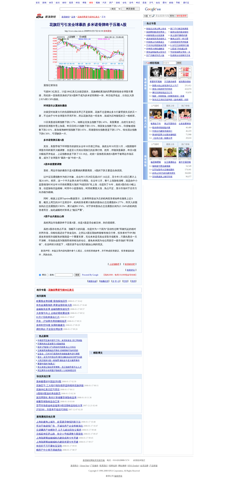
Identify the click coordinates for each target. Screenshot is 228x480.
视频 (98, 3)
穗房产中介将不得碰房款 (49, 450)
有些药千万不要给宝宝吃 (49, 446)
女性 (125, 3)
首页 (38, 3)
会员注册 (144, 465)
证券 (73, 17)
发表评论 (131, 270)
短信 (158, 3)
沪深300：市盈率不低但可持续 (52, 409)
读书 (131, 3)
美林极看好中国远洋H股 (48, 381)
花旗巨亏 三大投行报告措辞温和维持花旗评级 (60, 385)
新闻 (44, 3)
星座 (145, 3)
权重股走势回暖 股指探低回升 (51, 301)
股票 (71, 3)
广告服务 (94, 465)
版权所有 (118, 476)
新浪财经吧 (130, 264)
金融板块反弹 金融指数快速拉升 (53, 309)
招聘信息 (113, 465)
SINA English (133, 465)
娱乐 (58, 3)
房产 (111, 3)
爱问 (165, 3)
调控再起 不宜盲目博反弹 (49, 329)
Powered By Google (90, 275)
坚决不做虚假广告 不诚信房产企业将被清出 (59, 426)
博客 (84, 3)
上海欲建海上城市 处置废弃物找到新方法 (58, 422)
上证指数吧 (114, 264)
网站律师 (122, 465)
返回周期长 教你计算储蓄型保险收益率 (56, 397)
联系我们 (104, 465)
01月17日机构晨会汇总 (48, 317)
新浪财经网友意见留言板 (94, 460)
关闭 (133, 281)
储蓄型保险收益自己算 (48, 401)
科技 (78, 3)
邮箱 (171, 3)
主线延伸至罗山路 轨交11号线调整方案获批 (59, 434)
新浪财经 (66, 17)
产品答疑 (154, 465)
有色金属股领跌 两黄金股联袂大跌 (54, 305)
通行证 (186, 3)
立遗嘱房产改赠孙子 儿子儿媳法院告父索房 (58, 430)
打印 (125, 281)
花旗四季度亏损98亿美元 (88, 17)
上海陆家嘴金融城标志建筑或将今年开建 (57, 438)
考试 (138, 3)
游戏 (118, 3)
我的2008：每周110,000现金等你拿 (120, 275)
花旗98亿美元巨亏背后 (48, 389)
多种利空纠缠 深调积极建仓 (50, 325)
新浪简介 (75, 465)
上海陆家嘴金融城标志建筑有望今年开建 (57, 442)
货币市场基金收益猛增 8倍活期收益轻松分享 (59, 405)
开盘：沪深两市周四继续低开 (51, 321)
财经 (64, 3)
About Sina (84, 465)
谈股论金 (92, 281)
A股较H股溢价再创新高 (48, 393)
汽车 (104, 3)
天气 (151, 3)
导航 (178, 3)
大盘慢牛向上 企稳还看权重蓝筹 (53, 313)
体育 (51, 3)
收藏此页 (104, 281)
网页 (44, 275)
